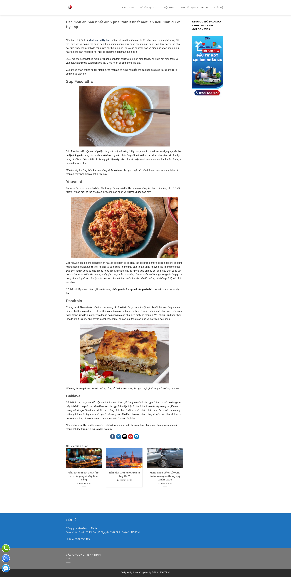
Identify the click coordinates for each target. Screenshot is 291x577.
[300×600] (207, 66)
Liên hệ (218, 7)
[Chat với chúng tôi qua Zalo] (6, 558)
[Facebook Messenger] (6, 568)
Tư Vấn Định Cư (149, 7)
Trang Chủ (127, 7)
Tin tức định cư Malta (195, 7)
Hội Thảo (169, 7)
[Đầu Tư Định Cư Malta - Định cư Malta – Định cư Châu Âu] (83, 7)
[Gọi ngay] (6, 548)
